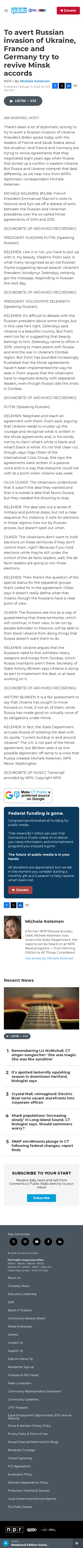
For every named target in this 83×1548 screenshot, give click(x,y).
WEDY (40, 1263)
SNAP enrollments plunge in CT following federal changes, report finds (42, 1146)
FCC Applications (19, 1466)
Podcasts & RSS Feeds (23, 1375)
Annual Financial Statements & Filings (33, 1442)
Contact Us (15, 1342)
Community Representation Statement (34, 1391)
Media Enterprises (20, 1326)
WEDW (31, 1263)
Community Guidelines (23, 1399)
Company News (18, 1286)
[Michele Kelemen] (12, 927)
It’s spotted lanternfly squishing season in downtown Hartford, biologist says (41, 1076)
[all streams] (78, 1543)
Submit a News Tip (20, 1359)
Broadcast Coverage (21, 1450)
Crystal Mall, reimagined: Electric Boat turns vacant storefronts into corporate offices (43, 1098)
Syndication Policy (20, 1474)
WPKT (35, 1266)
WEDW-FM (14, 1266)
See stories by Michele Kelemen (49, 958)
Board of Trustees (20, 1310)
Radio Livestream (19, 1383)
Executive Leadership (22, 1294)
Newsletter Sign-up (21, 1367)
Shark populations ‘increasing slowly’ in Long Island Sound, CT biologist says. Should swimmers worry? (42, 1122)
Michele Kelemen (35, 81)
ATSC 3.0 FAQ (39, 1270)
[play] (5, 1543)
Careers (13, 1334)
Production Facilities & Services (29, 1490)
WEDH (11, 1263)
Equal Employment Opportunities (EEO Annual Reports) (39, 1417)
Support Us (15, 1351)
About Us (14, 1278)
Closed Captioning (20, 1458)
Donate (70, 10)
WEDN (21, 1263)
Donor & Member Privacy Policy (29, 1425)
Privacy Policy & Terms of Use (28, 1434)
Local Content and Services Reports (32, 1498)
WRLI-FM (46, 1266)
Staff (11, 1302)
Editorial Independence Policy (28, 1482)
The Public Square (20, 1507)
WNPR (26, 1266)
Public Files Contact (19, 1270)
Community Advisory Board (26, 1318)
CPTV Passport (18, 1407)
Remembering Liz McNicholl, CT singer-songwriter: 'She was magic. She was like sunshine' (44, 1055)
